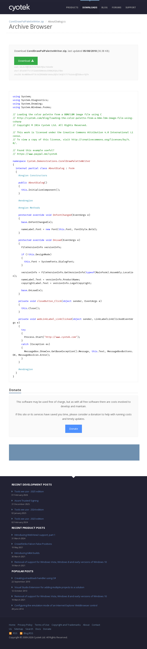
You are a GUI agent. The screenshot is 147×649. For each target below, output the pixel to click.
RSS (15, 633)
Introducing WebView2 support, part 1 (35, 534)
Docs (38, 629)
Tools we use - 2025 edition (29, 491)
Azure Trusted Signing (26, 500)
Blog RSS (28, 633)
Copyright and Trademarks (66, 624)
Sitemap (18, 629)
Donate (73, 428)
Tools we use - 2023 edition (29, 518)
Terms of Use (42, 624)
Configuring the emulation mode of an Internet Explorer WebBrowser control (56, 605)
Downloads (89, 7)
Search (29, 629)
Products (72, 7)
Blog (104, 7)
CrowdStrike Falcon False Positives (33, 543)
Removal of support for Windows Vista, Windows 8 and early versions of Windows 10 (61, 562)
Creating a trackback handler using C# (35, 578)
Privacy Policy (25, 624)
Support (130, 7)
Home (12, 624)
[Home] (19, 7)
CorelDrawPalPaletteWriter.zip (26, 21)
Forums (116, 7)
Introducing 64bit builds (27, 553)
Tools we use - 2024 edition (29, 509)
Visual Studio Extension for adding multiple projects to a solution (49, 587)
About (86, 624)
